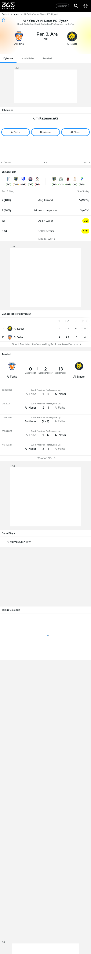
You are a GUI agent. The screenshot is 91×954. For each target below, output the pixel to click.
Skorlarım (62, 6)
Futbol (5, 14)
